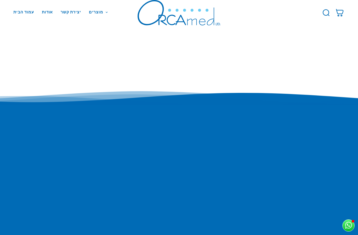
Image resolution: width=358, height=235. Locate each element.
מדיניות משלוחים (35, 141)
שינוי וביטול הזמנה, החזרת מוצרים (49, 148)
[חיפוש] (326, 13)
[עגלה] (340, 13)
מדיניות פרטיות (33, 155)
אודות (47, 12)
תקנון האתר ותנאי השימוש (42, 134)
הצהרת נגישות (33, 162)
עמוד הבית (23, 12)
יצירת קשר (71, 12)
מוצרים (96, 12)
